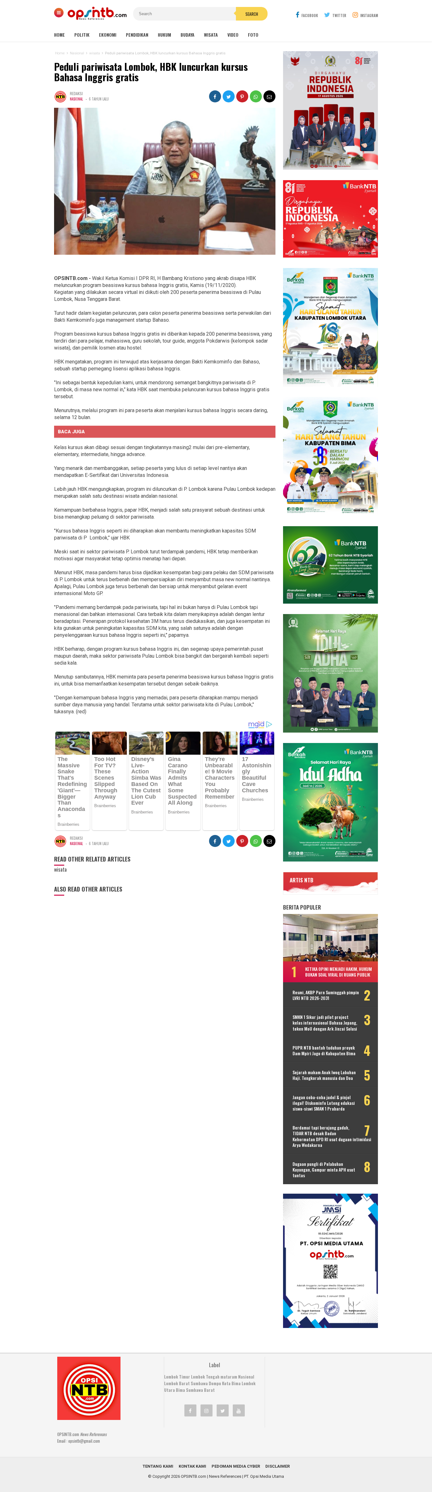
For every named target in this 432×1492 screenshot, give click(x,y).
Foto (253, 34)
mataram (228, 1376)
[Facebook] (190, 1410)
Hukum (164, 34)
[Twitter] (223, 1410)
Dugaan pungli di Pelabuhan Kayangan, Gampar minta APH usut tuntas (324, 1169)
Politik (81, 34)
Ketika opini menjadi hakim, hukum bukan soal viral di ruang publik (338, 971)
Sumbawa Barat (200, 1390)
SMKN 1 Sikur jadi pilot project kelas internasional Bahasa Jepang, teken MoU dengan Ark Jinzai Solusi (325, 1023)
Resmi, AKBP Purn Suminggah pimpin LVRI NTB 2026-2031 (326, 995)
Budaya (187, 34)
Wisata (211, 34)
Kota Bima (231, 1383)
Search (251, 14)
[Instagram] (207, 1410)
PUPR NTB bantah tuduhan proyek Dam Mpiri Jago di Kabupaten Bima (324, 1050)
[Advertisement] (318, 1396)
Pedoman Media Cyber (236, 1466)
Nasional (76, 98)
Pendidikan (137, 34)
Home (59, 34)
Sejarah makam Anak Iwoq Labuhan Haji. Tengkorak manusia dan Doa (324, 1075)
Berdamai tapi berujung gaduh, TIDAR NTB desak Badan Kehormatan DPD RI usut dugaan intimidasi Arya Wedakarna (332, 1136)
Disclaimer (277, 1466)
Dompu (215, 1383)
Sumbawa (199, 1383)
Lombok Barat (177, 1383)
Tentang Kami (158, 1466)
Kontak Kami (192, 1466)
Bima (180, 1390)
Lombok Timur (177, 1376)
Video (232, 34)
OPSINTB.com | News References (211, 1476)
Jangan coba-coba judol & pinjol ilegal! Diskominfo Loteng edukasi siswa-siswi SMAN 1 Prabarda (324, 1103)
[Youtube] (239, 1410)
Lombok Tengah (205, 1376)
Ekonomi (107, 34)
